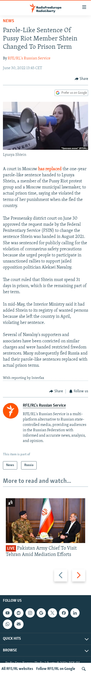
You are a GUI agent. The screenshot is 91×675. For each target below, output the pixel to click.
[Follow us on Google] (41, 613)
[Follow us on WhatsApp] (7, 624)
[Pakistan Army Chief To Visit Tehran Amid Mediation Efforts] (45, 520)
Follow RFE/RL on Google (55, 669)
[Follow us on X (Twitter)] (52, 613)
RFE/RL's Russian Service (29, 58)
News (8, 21)
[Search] (83, 669)
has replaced (50, 169)
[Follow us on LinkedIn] (75, 613)
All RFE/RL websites (17, 669)
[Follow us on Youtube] (7, 613)
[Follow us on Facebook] (63, 613)
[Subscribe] (18, 624)
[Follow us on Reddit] (18, 613)
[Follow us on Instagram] (30, 613)
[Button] (81, 79)
